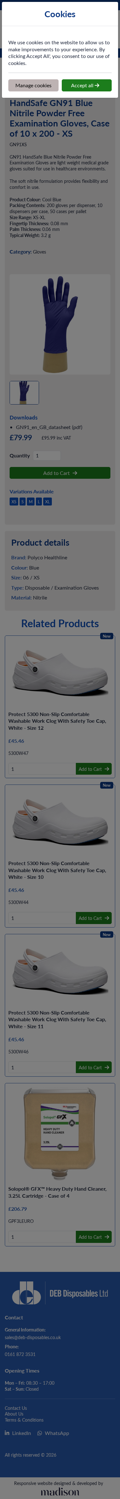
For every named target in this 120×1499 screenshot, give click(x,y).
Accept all (83, 85)
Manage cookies (33, 85)
